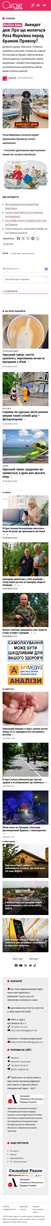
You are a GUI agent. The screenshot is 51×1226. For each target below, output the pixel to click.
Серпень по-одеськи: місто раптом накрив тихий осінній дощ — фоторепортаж (25, 415)
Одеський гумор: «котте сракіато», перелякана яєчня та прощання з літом (23, 358)
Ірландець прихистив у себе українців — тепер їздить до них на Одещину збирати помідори (24, 582)
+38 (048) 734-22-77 (19, 1027)
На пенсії (14, 1151)
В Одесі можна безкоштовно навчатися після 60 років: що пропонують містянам (24, 530)
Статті (9, 409)
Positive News (16, 253)
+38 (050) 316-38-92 (19, 1065)
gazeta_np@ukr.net (20, 1069)
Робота (13, 1154)
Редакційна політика (23, 1207)
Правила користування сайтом (38, 1209)
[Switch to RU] (44, 5)
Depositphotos (16, 1158)
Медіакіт (15, 1058)
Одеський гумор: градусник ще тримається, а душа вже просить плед (24, 473)
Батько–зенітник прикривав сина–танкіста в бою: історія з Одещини (25, 631)
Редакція (12, 78)
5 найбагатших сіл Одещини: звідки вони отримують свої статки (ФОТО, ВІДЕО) (23, 905)
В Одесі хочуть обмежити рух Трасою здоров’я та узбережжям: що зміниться (23, 781)
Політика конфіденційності (9, 1207)
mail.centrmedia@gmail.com (24, 1030)
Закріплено (33, 5)
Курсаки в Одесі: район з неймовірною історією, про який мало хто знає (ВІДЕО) (25, 868)
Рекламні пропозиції (21, 1061)
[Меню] (38, 5)
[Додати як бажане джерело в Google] (8, 244)
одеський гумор (28, 253)
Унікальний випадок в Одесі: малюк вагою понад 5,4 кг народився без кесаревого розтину (25, 731)
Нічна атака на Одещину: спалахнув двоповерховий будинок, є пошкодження (25, 829)
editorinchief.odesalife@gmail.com (27, 1042)
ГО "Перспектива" (18, 1161)
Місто (5, 409)
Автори (33, 958)
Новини (10, 18)
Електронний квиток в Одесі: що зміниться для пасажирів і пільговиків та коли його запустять (25, 942)
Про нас (18, 958)
